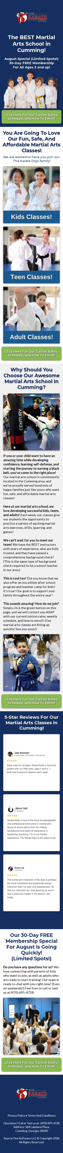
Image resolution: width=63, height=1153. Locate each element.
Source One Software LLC (20, 1138)
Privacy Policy (16, 1115)
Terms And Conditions (42, 1115)
